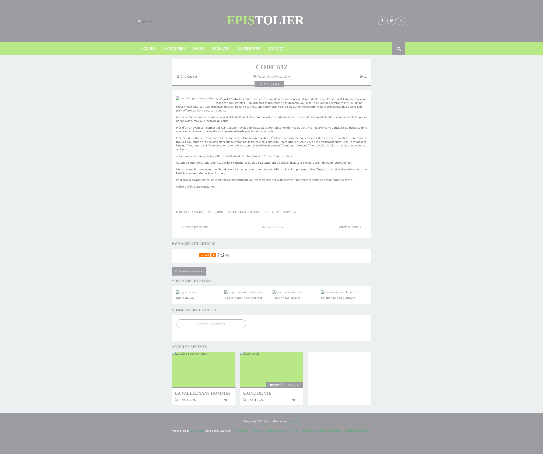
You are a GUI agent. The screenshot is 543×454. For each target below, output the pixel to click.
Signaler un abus (276, 430)
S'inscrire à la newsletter (189, 271)
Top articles (241, 430)
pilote (286, 76)
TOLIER (265, 20)
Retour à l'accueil (273, 227)
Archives (221, 48)
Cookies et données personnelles (322, 430)
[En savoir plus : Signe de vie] (271, 378)
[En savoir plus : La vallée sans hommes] (203, 378)
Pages (198, 48)
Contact (276, 48)
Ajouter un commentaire (211, 323)
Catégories (174, 48)
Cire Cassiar (197, 430)
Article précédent (196, 226)
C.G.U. (294, 430)
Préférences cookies (358, 430)
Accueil (148, 48)
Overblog (294, 421)
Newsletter (248, 48)
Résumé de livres (269, 76)
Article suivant (349, 226)
